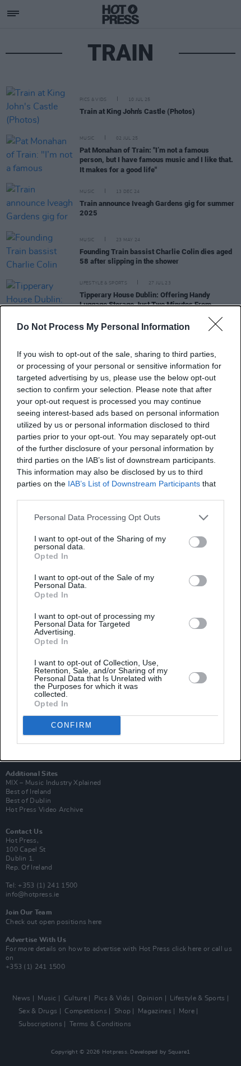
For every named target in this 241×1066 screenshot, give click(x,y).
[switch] (198, 542)
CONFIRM (71, 725)
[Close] (219, 327)
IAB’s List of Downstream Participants (134, 483)
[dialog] (120, 533)
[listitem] (120, 517)
